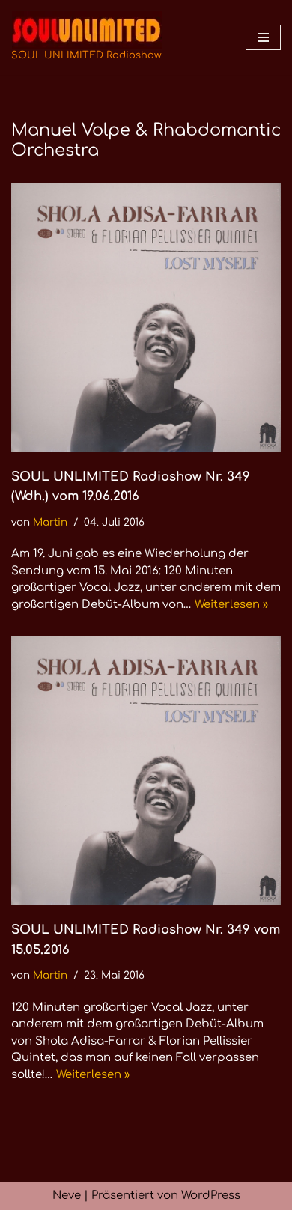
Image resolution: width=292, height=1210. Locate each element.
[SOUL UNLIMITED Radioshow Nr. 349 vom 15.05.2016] (146, 770)
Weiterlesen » (231, 604)
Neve (66, 1195)
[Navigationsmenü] (263, 37)
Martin (50, 522)
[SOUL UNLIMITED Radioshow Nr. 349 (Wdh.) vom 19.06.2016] (146, 317)
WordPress (210, 1195)
